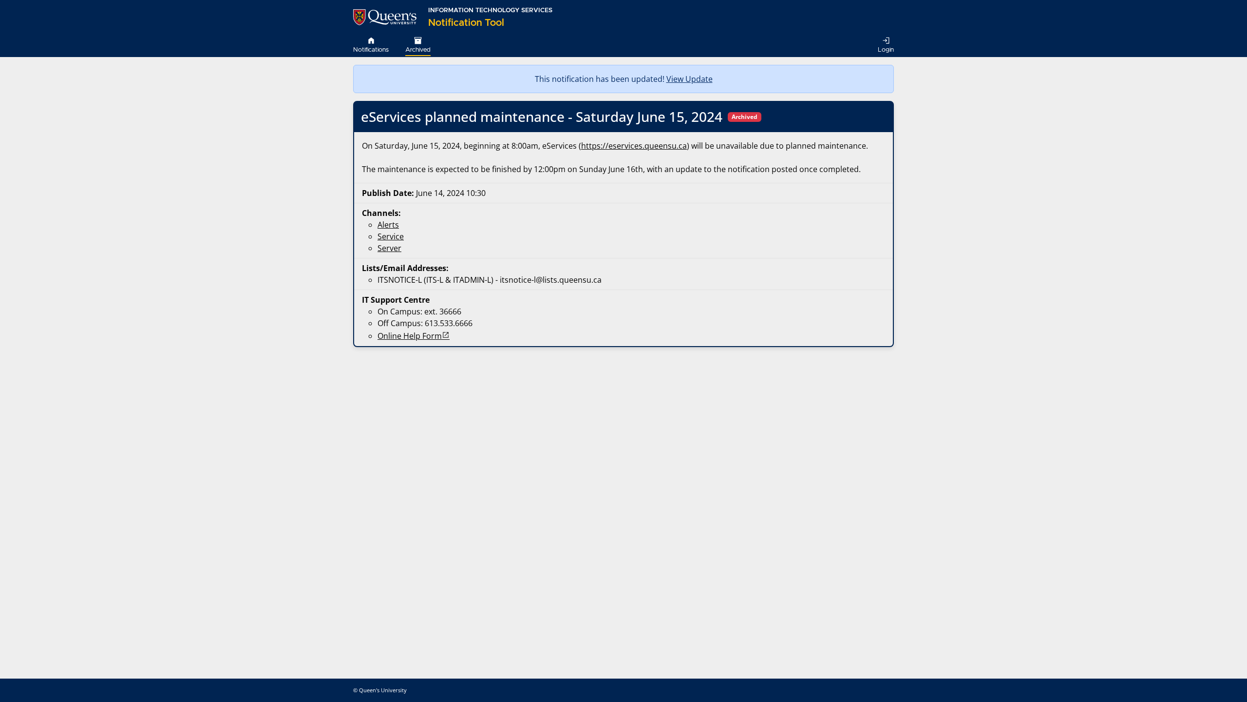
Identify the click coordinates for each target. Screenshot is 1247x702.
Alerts (388, 224)
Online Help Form (410, 336)
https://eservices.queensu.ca (634, 145)
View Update (689, 79)
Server (389, 248)
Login (886, 50)
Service (391, 236)
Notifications (371, 50)
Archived (418, 50)
